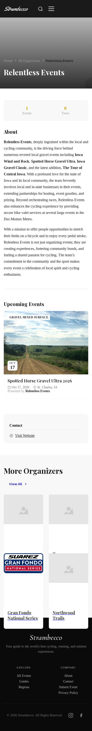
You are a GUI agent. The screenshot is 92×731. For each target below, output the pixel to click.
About (68, 676)
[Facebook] (81, 715)
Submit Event (68, 687)
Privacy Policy (68, 693)
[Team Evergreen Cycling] (68, 521)
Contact (68, 681)
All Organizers (29, 61)
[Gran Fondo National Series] (23, 579)
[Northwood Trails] (68, 579)
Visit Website (25, 436)
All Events (24, 676)
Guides (24, 681)
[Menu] (51, 8)
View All (15, 484)
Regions (24, 687)
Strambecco (46, 637)
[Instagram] (71, 715)
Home (8, 61)
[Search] (40, 8)
